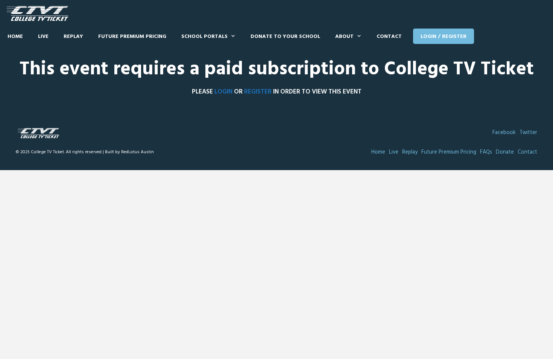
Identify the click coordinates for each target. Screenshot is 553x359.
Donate (505, 152)
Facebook (504, 132)
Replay (73, 36)
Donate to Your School (285, 36)
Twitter (528, 132)
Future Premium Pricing (132, 36)
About (344, 36)
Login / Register (443, 36)
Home (15, 36)
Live (43, 36)
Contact (389, 36)
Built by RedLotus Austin (129, 152)
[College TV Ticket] (39, 13)
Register (258, 92)
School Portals (204, 36)
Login (223, 92)
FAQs (486, 152)
